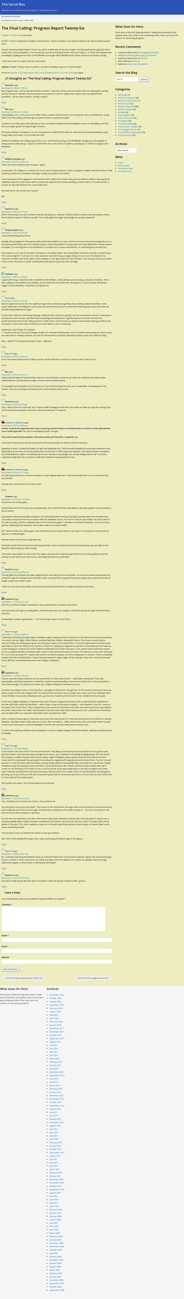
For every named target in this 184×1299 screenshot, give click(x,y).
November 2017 (56, 1031)
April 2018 (53, 1018)
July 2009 (53, 1223)
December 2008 (56, 1243)
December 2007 (56, 1260)
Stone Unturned (125, 118)
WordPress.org (124, 171)
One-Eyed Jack (124, 103)
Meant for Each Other (128, 100)
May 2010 (53, 1203)
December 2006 (56, 1280)
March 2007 (54, 1270)
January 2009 (55, 1240)
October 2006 (55, 1286)
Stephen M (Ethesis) (14, 422)
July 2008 (53, 1253)
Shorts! (144, 58)
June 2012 (53, 1132)
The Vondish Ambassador (129, 132)
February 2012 (55, 1142)
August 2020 (55, 1001)
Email (5, 946)
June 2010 (53, 1199)
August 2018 (55, 1011)
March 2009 (54, 1233)
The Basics (123, 121)
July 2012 (53, 1129)
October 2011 (55, 1149)
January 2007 (55, 1276)
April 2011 (53, 1166)
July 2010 (53, 1196)
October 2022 (55, 998)
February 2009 (55, 1236)
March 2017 (54, 1058)
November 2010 (56, 1182)
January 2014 (55, 1092)
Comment (7, 904)
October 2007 (55, 1263)
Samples (122, 112)
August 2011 (55, 1156)
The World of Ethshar (10, 16)
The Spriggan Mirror (127, 129)
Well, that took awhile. (138, 64)
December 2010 (56, 1179)
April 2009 (53, 1229)
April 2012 (53, 1139)
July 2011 (53, 1159)
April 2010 (53, 1206)
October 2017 (55, 1035)
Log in (121, 162)
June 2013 (53, 1115)
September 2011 (56, 1152)
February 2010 (55, 1209)
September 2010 (56, 1189)
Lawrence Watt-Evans (35, 73)
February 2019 (55, 1008)
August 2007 (55, 1266)
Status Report (124, 115)
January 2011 (55, 1176)
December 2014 (56, 1072)
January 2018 (55, 1025)
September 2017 (56, 1038)
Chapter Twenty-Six (10, 35)
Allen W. (9, 353)
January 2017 (55, 1065)
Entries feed (123, 165)
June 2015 (53, 1068)
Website (5, 957)
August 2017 (55, 1042)
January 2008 (55, 1256)
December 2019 (56, 1005)
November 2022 (56, 995)
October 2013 (55, 1102)
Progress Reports (53, 73)
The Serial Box (13, 4)
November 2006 (56, 1283)
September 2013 (56, 1105)
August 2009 (55, 1219)
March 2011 (54, 1169)
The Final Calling (67, 73)
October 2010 (55, 1186)
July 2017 (53, 1045)
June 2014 (53, 1078)
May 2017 (53, 1052)
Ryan (7, 298)
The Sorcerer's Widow (128, 126)
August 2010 (55, 1193)
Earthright (122, 95)
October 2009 (55, 1216)
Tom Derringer (125, 135)
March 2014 (54, 1085)
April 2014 (53, 1082)
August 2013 (55, 1109)
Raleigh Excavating (126, 55)
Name (5, 935)
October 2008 (55, 1250)
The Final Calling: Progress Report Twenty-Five (22, 978)
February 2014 (55, 1089)
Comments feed (125, 168)
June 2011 (53, 1162)
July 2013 (53, 1112)
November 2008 (56, 1246)
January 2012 (55, 1146)
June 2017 (53, 1048)
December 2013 (56, 1095)
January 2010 (55, 1213)
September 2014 (56, 1075)
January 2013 (55, 1119)
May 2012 (53, 1135)
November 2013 (56, 1099)
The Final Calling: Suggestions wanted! (94, 978)
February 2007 (55, 1273)
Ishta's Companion (126, 98)
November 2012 (56, 1122)
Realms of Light (125, 109)
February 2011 (55, 1172)
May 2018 (53, 1015)
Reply (4, 102)
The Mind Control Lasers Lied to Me (17, 20)
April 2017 (53, 1055)
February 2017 (55, 1062)
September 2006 (56, 1290)
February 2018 (55, 1021)
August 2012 (55, 1125)
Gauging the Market (150, 52)
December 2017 (56, 1028)
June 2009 (53, 1226)
